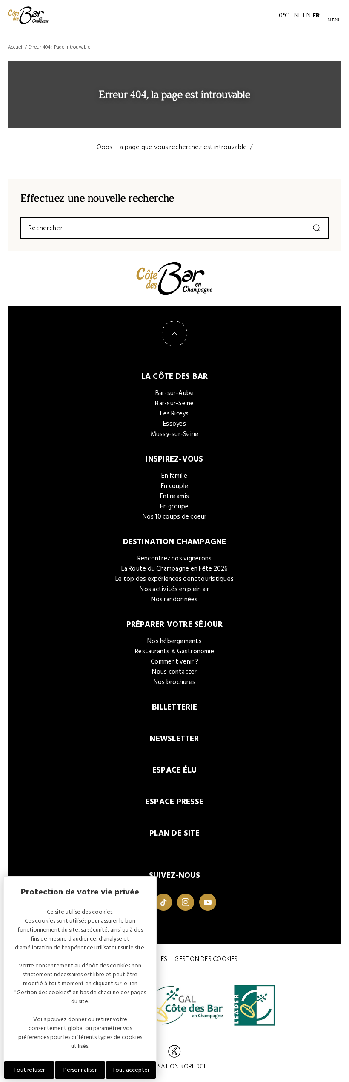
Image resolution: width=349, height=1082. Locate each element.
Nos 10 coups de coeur (175, 516)
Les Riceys (174, 413)
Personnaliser (80, 1070)
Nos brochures (174, 682)
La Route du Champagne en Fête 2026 (174, 568)
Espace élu (174, 770)
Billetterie (174, 707)
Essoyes (174, 423)
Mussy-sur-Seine (175, 434)
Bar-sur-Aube (174, 393)
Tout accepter (130, 1070)
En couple (174, 486)
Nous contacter (174, 672)
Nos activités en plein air (174, 589)
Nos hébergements (174, 641)
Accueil (15, 47)
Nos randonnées (174, 599)
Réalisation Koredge (174, 1066)
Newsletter (174, 739)
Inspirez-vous (174, 459)
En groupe (174, 506)
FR (316, 15)
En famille (174, 475)
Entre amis (174, 496)
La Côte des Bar (174, 376)
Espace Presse (174, 802)
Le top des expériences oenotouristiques (174, 579)
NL (297, 15)
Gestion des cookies (205, 959)
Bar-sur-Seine (174, 403)
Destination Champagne (174, 542)
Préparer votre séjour (174, 624)
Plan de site (174, 833)
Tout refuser (29, 1070)
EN (307, 15)
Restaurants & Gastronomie (174, 651)
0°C (284, 15)
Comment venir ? (174, 661)
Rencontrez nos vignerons (174, 558)
